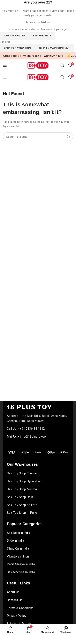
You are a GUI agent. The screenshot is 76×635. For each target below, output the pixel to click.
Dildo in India (15, 540)
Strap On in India (18, 548)
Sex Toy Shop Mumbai (22, 489)
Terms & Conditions (20, 608)
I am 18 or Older (14, 35)
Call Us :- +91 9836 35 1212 (26, 428)
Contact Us (14, 600)
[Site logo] (38, 65)
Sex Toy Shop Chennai (22, 473)
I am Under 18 (42, 35)
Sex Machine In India (21, 572)
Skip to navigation (17, 47)
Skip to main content (54, 47)
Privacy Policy (16, 616)
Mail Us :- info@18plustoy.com (27, 436)
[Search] (62, 65)
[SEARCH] (68, 136)
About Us (13, 592)
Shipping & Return (19, 624)
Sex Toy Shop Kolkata (22, 505)
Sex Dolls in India (18, 533)
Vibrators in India (18, 556)
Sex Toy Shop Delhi (20, 497)
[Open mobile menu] (5, 65)
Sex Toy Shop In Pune (22, 513)
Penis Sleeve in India (21, 564)
